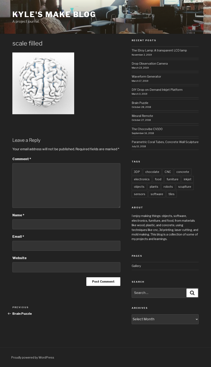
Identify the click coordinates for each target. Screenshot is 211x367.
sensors (139, 194)
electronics (142, 179)
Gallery (136, 266)
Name (18, 215)
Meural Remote (142, 116)
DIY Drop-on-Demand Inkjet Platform (157, 89)
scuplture (184, 186)
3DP (137, 172)
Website (19, 258)
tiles (172, 194)
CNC (168, 172)
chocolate (152, 172)
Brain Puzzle (140, 103)
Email (18, 237)
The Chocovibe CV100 (147, 129)
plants (154, 186)
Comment (21, 159)
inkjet (187, 179)
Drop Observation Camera (150, 63)
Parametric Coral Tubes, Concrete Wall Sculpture (165, 142)
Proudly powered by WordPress (32, 357)
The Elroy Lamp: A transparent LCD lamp (159, 50)
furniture (172, 179)
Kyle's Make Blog (54, 14)
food (158, 179)
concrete (182, 172)
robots (168, 186)
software (157, 194)
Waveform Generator (146, 76)
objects (139, 186)
